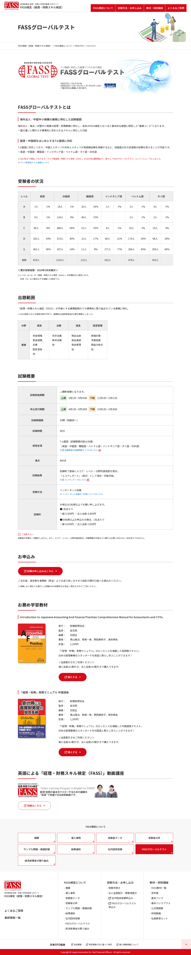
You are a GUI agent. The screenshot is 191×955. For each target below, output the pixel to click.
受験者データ (115, 838)
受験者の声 (154, 838)
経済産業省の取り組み (37, 860)
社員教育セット (159, 918)
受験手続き (114, 888)
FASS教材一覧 (158, 888)
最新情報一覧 (12, 918)
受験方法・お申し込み (130, 8)
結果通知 (76, 849)
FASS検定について (103, 8)
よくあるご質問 (176, 8)
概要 (36, 838)
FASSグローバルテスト (154, 849)
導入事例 (76, 838)
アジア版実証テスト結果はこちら (34, 162)
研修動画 (156, 913)
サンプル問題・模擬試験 (37, 849)
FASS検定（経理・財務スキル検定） (35, 45)
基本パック (157, 898)
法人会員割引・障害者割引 (122, 893)
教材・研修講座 (154, 8)
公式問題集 (157, 908)
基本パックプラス (160, 903)
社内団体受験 (115, 849)
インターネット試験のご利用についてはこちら (82, 494)
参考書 (154, 893)
